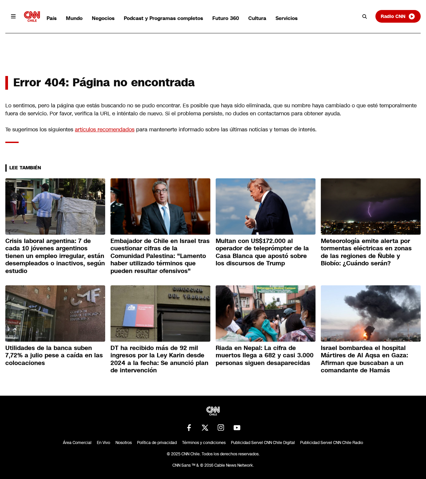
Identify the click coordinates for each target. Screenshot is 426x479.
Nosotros (123, 442)
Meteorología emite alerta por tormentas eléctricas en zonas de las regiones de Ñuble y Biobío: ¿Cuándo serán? (366, 252)
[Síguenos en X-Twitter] (205, 427)
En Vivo (103, 442)
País (52, 18)
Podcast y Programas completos (163, 18)
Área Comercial (77, 442)
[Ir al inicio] (32, 16)
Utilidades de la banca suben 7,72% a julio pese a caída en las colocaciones (54, 355)
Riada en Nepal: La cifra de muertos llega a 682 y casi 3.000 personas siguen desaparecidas (265, 355)
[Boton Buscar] (365, 16)
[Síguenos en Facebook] (189, 427)
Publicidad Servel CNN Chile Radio (331, 442)
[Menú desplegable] (13, 16)
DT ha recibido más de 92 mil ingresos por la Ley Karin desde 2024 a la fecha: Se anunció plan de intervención (159, 359)
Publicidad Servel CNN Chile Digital (263, 442)
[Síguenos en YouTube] (237, 427)
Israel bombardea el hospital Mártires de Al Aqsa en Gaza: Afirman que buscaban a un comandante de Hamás (364, 359)
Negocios (103, 18)
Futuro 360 (225, 18)
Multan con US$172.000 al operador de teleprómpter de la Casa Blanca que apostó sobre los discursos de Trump (262, 252)
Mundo (74, 18)
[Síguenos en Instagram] (221, 427)
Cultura (257, 18)
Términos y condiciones (204, 442)
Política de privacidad (157, 442)
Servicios (287, 18)
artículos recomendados (104, 129)
